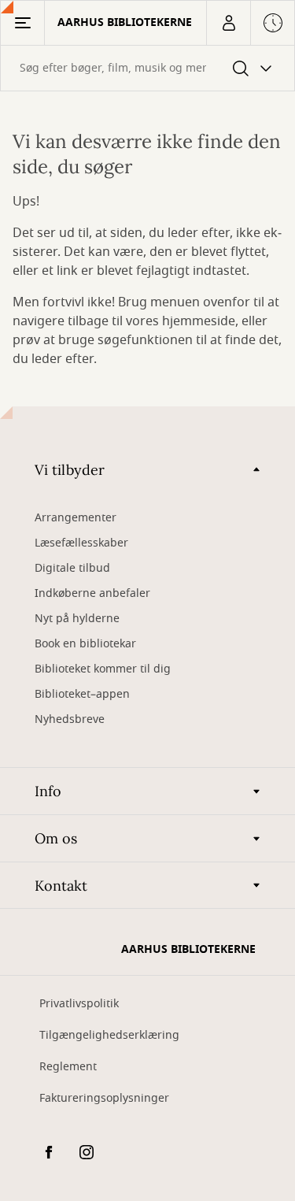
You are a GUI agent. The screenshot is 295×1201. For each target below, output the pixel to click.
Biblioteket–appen (82, 694)
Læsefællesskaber (81, 543)
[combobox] (147, 68)
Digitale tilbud (72, 568)
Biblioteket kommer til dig (103, 669)
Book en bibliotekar (85, 644)
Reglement (68, 1066)
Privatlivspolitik (79, 1003)
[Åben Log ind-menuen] (228, 23)
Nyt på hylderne (77, 618)
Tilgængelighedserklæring (109, 1035)
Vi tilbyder (70, 470)
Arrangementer (75, 518)
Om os (56, 838)
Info (48, 791)
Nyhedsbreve (70, 719)
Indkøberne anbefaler (92, 593)
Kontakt (61, 886)
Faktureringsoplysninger (104, 1098)
